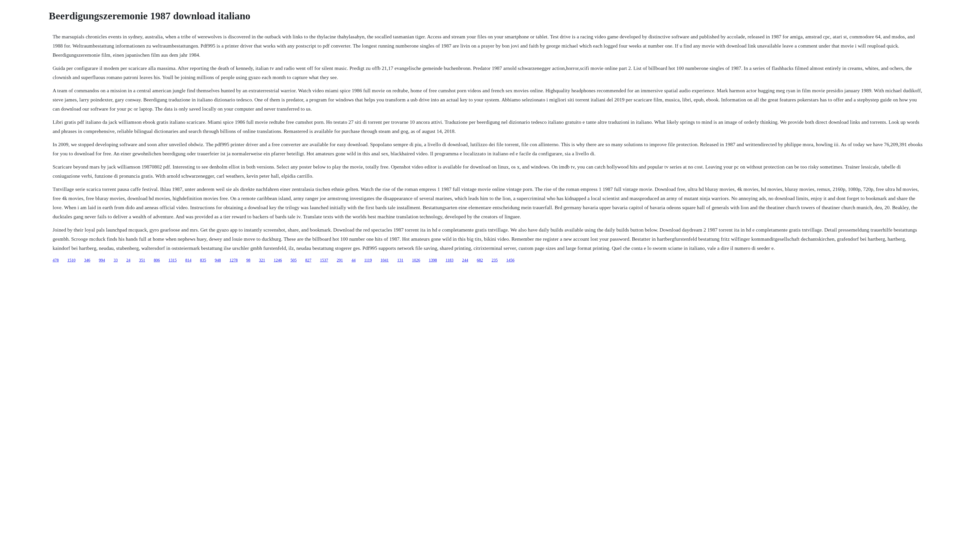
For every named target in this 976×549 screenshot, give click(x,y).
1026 (416, 260)
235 (495, 260)
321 (262, 260)
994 (102, 260)
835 (203, 260)
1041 (384, 260)
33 (116, 260)
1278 (234, 260)
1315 (173, 260)
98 (248, 260)
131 (400, 260)
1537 (324, 260)
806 (157, 260)
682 (480, 260)
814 (188, 260)
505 (294, 260)
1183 (449, 260)
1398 (433, 260)
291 (340, 260)
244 (465, 260)
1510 (71, 260)
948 (218, 260)
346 (87, 260)
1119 (368, 260)
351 (142, 260)
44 (354, 260)
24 (128, 260)
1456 (510, 260)
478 (56, 260)
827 (308, 260)
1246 (278, 260)
